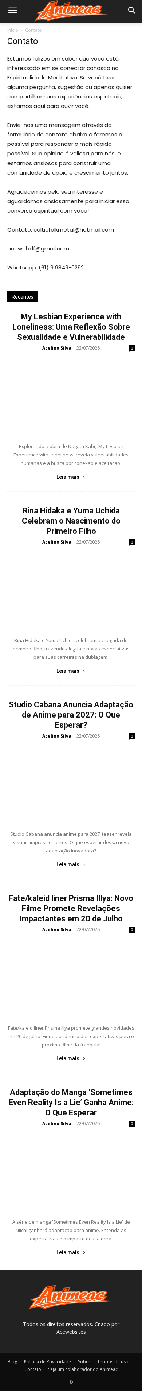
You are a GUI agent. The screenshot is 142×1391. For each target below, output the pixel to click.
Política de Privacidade (47, 1362)
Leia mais (67, 477)
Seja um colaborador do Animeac (83, 1369)
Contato (32, 1369)
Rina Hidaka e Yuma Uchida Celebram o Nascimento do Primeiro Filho (71, 521)
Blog (12, 1362)
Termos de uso (113, 1362)
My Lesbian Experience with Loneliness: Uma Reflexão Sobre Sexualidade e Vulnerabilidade (71, 327)
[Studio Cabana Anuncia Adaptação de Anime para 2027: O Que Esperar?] (71, 783)
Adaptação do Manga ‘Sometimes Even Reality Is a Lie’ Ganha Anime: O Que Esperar (71, 1102)
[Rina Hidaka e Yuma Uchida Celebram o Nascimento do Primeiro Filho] (71, 589)
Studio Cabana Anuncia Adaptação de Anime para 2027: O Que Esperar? (71, 715)
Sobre (84, 1362)
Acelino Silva (56, 348)
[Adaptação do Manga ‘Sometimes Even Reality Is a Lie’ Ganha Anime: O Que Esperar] (71, 1171)
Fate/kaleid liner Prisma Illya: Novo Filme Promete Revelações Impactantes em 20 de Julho (71, 908)
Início (12, 30)
